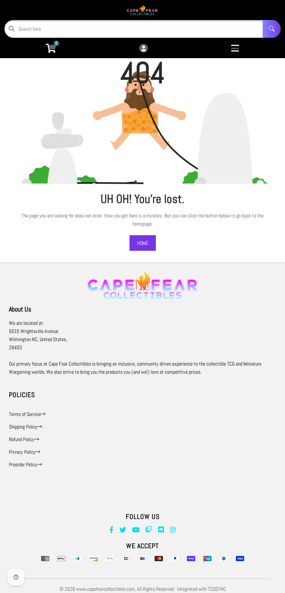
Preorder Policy (23, 464)
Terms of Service (25, 414)
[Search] (272, 29)
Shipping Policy (23, 426)
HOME (142, 243)
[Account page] (143, 49)
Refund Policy (22, 439)
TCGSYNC (217, 589)
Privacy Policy (22, 452)
